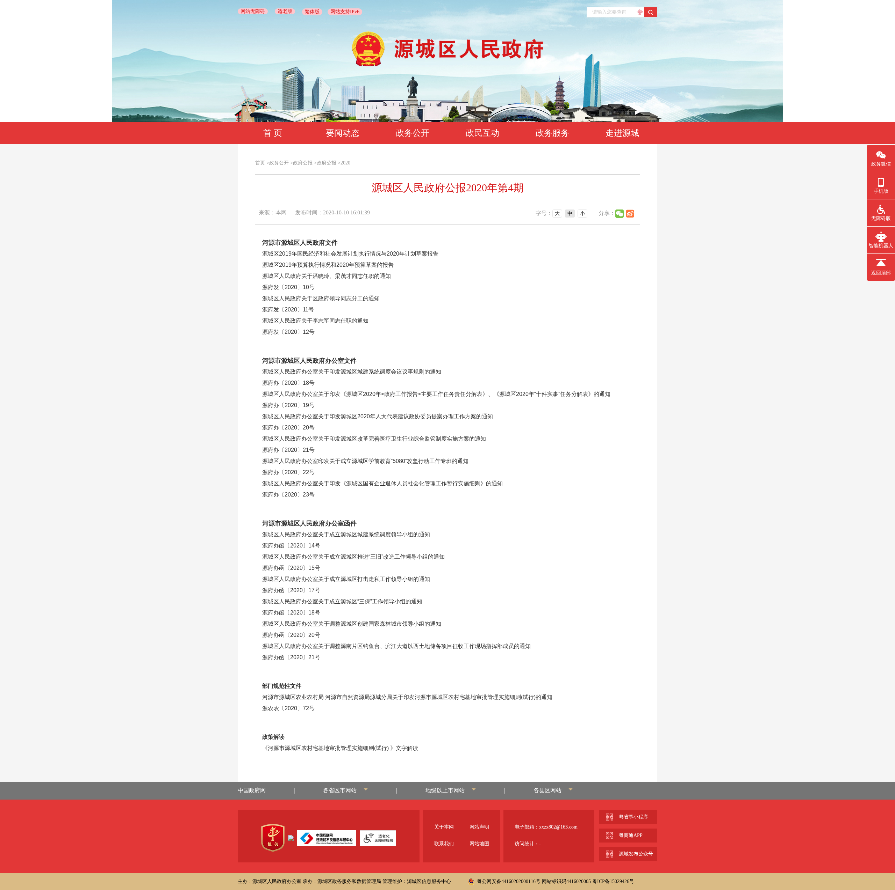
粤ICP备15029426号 (613, 881)
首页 (260, 163)
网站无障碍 (253, 11)
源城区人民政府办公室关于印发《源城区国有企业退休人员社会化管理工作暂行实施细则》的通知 (382, 483)
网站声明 (479, 827)
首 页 (272, 133)
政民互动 (482, 133)
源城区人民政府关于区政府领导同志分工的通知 (321, 298)
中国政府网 (252, 790)
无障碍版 (881, 218)
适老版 (285, 11)
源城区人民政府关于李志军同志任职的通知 (315, 321)
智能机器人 (881, 245)
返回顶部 (881, 272)
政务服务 (552, 133)
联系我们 (444, 843)
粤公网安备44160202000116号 (508, 881)
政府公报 (303, 163)
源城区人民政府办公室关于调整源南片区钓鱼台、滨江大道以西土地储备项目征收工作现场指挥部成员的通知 (396, 646)
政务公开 (412, 133)
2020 (345, 163)
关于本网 (444, 827)
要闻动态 (342, 133)
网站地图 (479, 843)
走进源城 (622, 133)
